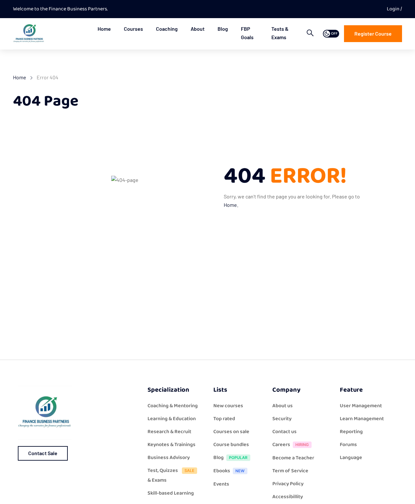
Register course (373, 33)
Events (221, 484)
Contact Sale (42, 453)
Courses (133, 29)
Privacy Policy (287, 484)
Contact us (284, 432)
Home (104, 29)
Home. (231, 205)
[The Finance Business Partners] (28, 33)
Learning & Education (172, 419)
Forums (348, 445)
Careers (281, 445)
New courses (228, 406)
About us (282, 406)
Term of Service (290, 471)
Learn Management (362, 419)
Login (393, 9)
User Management (361, 406)
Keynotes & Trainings (172, 445)
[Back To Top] (402, 492)
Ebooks (221, 471)
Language (351, 458)
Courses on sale (231, 432)
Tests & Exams (280, 33)
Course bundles (231, 445)
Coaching (167, 29)
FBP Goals (247, 33)
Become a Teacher (293, 458)
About (198, 29)
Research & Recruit (169, 432)
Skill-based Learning (171, 493)
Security (281, 419)
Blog (223, 29)
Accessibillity (287, 497)
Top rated (224, 419)
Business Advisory (169, 458)
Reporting (351, 432)
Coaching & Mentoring (173, 406)
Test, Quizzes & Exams (163, 475)
